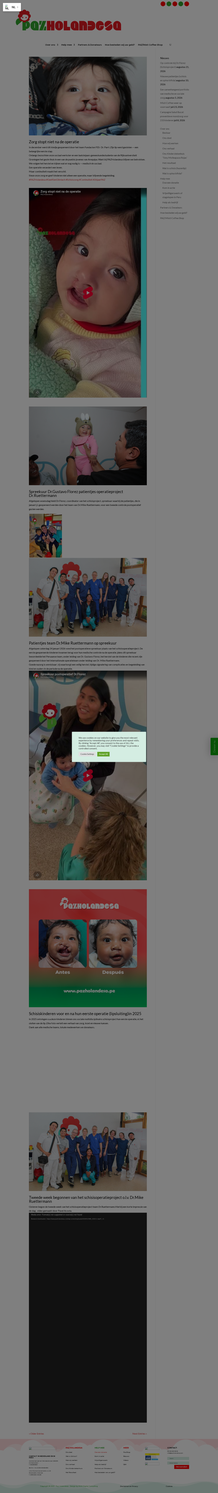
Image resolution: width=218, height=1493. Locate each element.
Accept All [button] (103, 754)
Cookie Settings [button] (87, 754)
